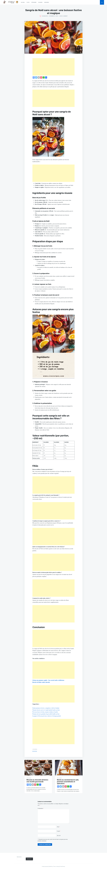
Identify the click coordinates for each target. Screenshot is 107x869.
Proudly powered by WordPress (47, 866)
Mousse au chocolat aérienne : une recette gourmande (38, 781)
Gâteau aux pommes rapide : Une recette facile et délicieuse (48, 680)
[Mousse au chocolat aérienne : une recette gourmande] (38, 767)
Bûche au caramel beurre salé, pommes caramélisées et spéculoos (68, 781)
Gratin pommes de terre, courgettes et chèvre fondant (45, 708)
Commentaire (41, 808)
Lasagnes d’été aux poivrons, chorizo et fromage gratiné (46, 716)
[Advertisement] (53, 66)
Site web (58, 835)
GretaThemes (62, 866)
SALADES (40, 2)
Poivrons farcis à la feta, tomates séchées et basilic (45, 712)
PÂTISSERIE (33, 2)
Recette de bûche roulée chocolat (41, 682)
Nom (58, 826)
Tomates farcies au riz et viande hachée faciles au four (46, 710)
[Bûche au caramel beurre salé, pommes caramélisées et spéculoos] (68, 767)
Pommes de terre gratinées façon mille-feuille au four (45, 714)
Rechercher (19, 856)
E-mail (58, 831)
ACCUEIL (23, 2)
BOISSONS (46, 2)
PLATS (28, 2)
